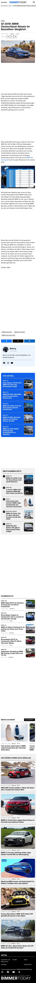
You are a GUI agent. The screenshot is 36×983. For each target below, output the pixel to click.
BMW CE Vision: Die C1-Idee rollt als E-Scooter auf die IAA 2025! (13, 516)
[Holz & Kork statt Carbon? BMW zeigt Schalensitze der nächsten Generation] (28, 502)
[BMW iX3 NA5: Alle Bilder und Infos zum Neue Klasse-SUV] (28, 395)
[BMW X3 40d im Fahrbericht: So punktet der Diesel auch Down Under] (30, 628)
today (18, 2)
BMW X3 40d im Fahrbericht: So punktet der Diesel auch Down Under (13, 629)
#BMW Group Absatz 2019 (8, 335)
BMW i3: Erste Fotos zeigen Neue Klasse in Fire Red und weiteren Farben (17, 821)
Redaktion (12, 608)
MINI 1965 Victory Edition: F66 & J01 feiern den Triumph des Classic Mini (17, 789)
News (10, 5)
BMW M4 (3, 613)
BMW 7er (4, 601)
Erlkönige (3, 964)
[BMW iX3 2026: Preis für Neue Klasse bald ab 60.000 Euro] (28, 407)
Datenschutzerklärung (24, 969)
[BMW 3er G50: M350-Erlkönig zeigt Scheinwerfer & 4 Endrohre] (28, 430)
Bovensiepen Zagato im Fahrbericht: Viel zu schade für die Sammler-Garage (12, 617)
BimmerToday (4, 5)
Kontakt (15, 959)
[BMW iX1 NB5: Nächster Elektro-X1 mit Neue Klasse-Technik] (28, 418)
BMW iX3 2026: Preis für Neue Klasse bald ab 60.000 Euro (12, 407)
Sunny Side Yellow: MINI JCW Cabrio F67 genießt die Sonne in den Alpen (17, 915)
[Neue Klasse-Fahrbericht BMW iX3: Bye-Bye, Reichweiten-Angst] (28, 384)
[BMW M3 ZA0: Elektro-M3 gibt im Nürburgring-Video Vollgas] (28, 527)
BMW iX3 (5, 380)
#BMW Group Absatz (19, 332)
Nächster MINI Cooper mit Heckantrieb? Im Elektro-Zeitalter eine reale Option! (17, 882)
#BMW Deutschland (7, 332)
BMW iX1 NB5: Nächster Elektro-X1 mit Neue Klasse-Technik (12, 419)
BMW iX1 (5, 415)
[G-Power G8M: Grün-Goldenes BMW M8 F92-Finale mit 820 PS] (28, 491)
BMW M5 (3, 637)
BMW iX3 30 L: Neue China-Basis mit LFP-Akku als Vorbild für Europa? (17, 947)
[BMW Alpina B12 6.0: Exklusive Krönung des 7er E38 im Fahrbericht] (30, 604)
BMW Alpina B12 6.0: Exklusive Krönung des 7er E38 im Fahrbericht (12, 604)
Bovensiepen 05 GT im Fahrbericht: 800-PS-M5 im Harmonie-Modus (11, 641)
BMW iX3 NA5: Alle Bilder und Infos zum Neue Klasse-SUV (12, 396)
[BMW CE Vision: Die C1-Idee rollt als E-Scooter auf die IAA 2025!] (28, 514)
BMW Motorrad (11, 511)
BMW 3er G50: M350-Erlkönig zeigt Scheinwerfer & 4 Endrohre (11, 431)
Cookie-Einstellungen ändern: (8, 969)
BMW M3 (8, 523)
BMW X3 (3, 625)
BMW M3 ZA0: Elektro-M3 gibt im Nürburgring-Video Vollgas (13, 528)
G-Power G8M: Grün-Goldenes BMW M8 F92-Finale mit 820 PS (14, 491)
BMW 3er (6, 426)
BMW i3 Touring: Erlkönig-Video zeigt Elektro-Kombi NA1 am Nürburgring (16, 853)
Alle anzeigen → (29, 719)
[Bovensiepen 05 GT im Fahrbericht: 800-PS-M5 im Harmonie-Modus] (30, 640)
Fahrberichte (27, 964)
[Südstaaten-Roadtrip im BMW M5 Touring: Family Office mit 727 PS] (30, 653)
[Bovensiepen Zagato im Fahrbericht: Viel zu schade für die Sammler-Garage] (30, 616)
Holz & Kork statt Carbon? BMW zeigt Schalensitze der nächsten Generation (14, 503)
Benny (12, 34)
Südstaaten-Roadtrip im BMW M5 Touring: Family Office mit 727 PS (12, 653)
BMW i (8, 499)
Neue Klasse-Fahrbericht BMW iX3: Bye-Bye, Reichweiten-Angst (12, 384)
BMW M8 (8, 487)
